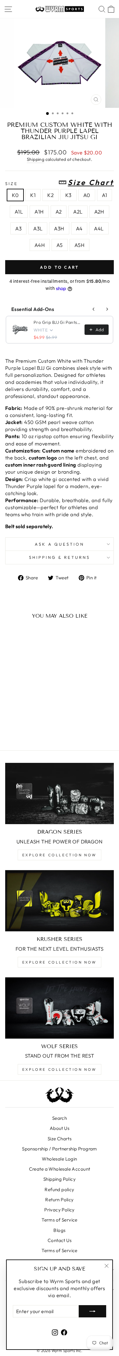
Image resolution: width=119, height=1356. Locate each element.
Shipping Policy (59, 1179)
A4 (79, 228)
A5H (79, 245)
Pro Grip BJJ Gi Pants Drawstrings (57, 322)
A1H (39, 211)
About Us (59, 1128)
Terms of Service (59, 1220)
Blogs (59, 1230)
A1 (104, 195)
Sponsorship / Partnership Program (59, 1149)
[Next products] (107, 309)
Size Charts (60, 1139)
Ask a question (59, 544)
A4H (39, 245)
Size (59, 183)
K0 (15, 195)
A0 (86, 195)
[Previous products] (93, 309)
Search (59, 1118)
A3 (18, 228)
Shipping (35, 159)
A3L (37, 228)
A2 (59, 211)
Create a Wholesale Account (59, 1169)
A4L (98, 228)
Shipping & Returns (59, 557)
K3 (68, 195)
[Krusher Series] (59, 900)
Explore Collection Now (59, 855)
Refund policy (59, 1189)
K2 (50, 195)
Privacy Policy (59, 1210)
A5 (59, 245)
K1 (33, 195)
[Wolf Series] (59, 1008)
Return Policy (59, 1200)
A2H (99, 211)
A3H (59, 228)
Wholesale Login (59, 1159)
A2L (77, 211)
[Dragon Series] (59, 793)
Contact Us (59, 1240)
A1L (19, 211)
